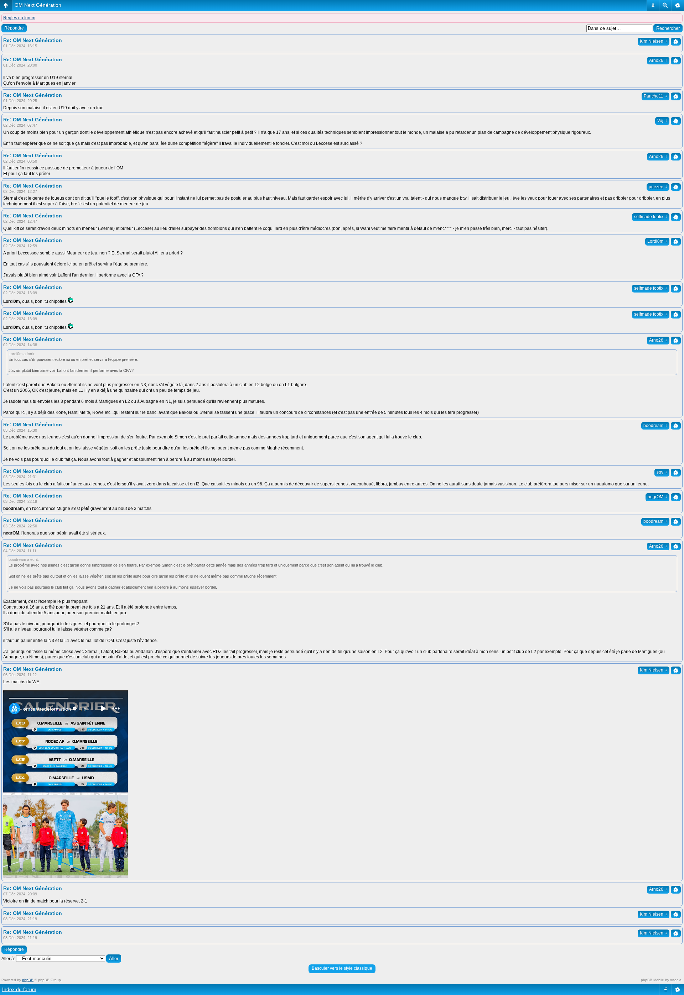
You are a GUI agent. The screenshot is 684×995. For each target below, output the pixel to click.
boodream (655, 425)
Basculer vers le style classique (342, 968)
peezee (658, 186)
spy (662, 472)
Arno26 (658, 60)
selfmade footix (650, 216)
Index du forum (19, 989)
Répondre (14, 28)
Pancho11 (655, 96)
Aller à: (8, 958)
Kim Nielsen (653, 41)
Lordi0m (657, 241)
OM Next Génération (38, 5)
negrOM (657, 496)
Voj (662, 120)
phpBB (27, 980)
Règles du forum (19, 17)
